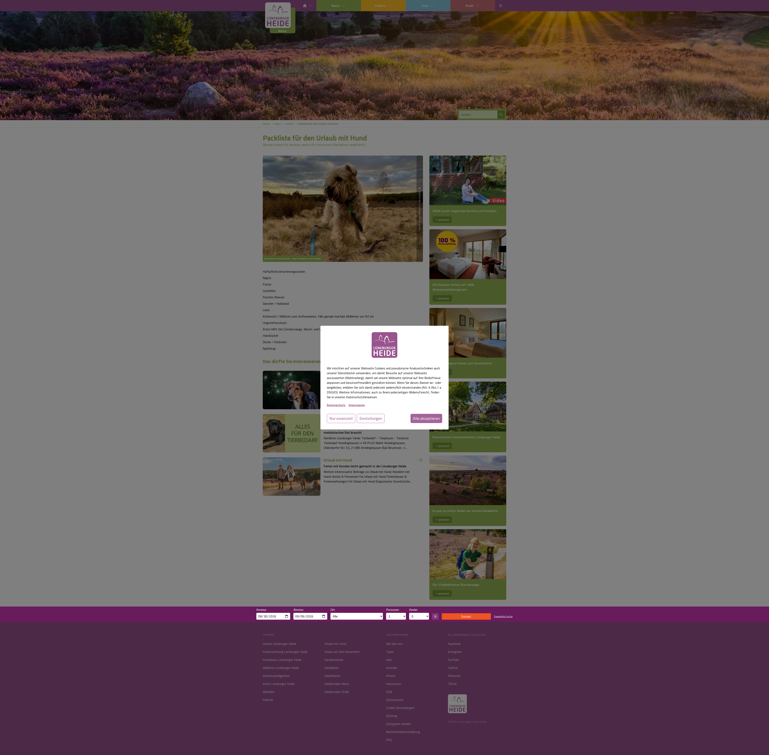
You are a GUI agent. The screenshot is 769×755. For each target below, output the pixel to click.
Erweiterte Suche (503, 616)
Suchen (466, 616)
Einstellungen (370, 418)
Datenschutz (336, 405)
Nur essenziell (341, 418)
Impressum (357, 405)
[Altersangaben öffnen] (435, 616)
